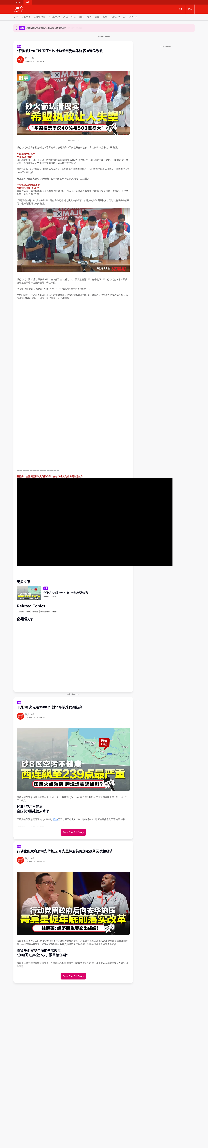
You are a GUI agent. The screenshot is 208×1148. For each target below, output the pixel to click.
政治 (65, 17)
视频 (105, 17)
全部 (15, 17)
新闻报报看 (39, 17)
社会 (73, 17)
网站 (55, 819)
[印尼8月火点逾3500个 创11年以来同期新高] (29, 593)
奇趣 (97, 17)
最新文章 (25, 17)
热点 (28, 2)
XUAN (18, 2)
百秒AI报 (115, 17)
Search (180, 9)
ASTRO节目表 (130, 17)
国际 (81, 17)
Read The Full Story (73, 832)
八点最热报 (54, 17)
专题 (89, 17)
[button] (16, 26)
